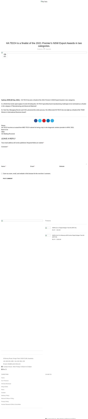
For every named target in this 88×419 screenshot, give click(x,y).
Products (48, 220)
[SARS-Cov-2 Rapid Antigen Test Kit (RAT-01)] (48, 229)
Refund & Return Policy (7, 398)
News (2, 389)
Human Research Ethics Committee (11, 404)
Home (41, 20)
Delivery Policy (5, 395)
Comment (4, 146)
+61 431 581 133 (19, 361)
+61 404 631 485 (8, 361)
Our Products (5, 380)
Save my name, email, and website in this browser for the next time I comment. (27, 173)
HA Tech (46, 20)
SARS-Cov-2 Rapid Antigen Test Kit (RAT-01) (64, 227)
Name (3, 166)
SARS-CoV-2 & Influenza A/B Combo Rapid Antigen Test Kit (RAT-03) (68, 236)
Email (32, 166)
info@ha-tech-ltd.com (13, 364)
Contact (3, 392)
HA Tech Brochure (6, 383)
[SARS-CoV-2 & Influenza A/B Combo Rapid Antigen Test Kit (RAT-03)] (48, 237)
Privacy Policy (5, 401)
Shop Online (4, 386)
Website (61, 166)
